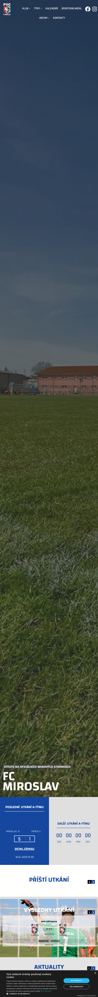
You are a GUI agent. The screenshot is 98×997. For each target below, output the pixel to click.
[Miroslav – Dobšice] (49, 931)
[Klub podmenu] (29, 8)
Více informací (46, 991)
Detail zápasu (24, 849)
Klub (25, 8)
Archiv (43, 17)
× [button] (95, 973)
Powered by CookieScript (86, 996)
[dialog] (49, 983)
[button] (33, 993)
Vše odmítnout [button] (76, 987)
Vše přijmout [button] (76, 980)
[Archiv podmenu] (49, 18)
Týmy (37, 8)
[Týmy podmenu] (41, 8)
